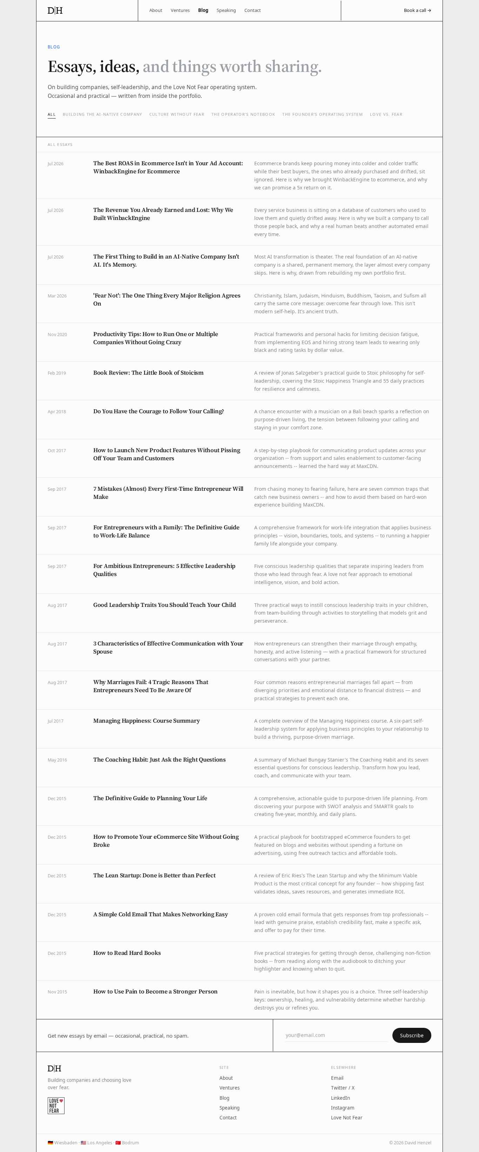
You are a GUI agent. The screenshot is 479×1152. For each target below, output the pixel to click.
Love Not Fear (347, 1117)
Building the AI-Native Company (102, 114)
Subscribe (412, 1035)
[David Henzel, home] (87, 10)
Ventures (180, 10)
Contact (252, 10)
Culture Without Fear (176, 114)
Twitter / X (343, 1088)
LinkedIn (340, 1098)
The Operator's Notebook (243, 114)
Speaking (226, 10)
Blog (203, 10)
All (52, 114)
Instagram (343, 1108)
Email (337, 1078)
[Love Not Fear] (56, 1105)
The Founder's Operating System (322, 114)
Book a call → (417, 10)
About (155, 10)
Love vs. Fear (386, 114)
